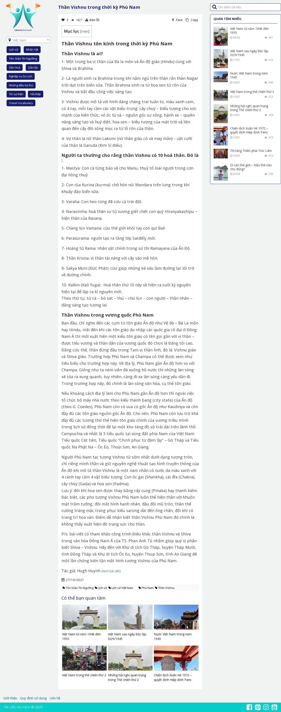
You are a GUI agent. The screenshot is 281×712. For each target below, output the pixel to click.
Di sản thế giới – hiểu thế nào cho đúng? (251, 167)
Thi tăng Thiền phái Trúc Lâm (251, 151)
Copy (194, 20)
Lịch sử (13, 49)
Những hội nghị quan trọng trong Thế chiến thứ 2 (249, 108)
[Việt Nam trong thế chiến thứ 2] (84, 659)
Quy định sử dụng (33, 698)
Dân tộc (33, 67)
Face (179, 20)
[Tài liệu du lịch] (23, 16)
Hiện (84, 31)
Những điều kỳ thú (21, 85)
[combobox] (28, 40)
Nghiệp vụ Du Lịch (20, 76)
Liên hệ (55, 698)
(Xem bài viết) (111, 571)
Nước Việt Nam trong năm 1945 (249, 75)
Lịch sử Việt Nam (122, 588)
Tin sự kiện (16, 94)
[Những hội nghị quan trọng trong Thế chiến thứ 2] (130, 659)
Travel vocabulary (21, 103)
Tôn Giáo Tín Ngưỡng (23, 58)
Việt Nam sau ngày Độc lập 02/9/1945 (249, 53)
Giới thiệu (10, 698)
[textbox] (28, 40)
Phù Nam (148, 588)
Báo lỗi (94, 20)
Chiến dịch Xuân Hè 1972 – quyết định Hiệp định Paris (249, 130)
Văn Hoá (14, 67)
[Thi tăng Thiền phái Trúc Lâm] (221, 153)
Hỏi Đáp (35, 94)
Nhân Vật (32, 49)
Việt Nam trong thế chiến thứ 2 (252, 92)
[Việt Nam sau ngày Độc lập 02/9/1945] (130, 618)
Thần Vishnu (166, 588)
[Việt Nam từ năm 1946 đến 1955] (84, 618)
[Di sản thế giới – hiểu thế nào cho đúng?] (221, 172)
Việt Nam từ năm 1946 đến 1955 (249, 31)
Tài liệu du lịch (16, 707)
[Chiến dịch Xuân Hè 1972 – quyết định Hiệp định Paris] (176, 659)
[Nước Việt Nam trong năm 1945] (176, 618)
